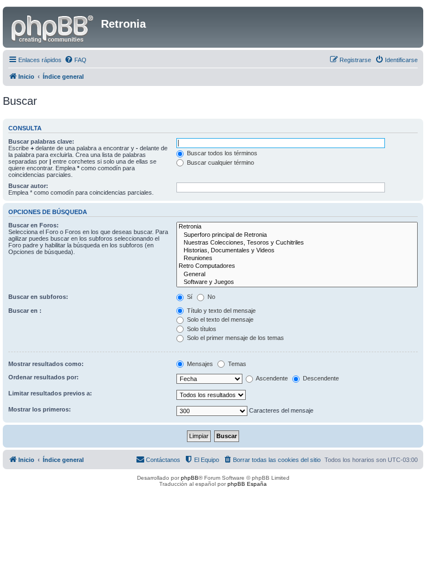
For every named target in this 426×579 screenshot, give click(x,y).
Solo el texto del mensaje (219, 319)
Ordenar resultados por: (43, 377)
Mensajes (199, 363)
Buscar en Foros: (33, 225)
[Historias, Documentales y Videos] (297, 251)
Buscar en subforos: (38, 296)
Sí (188, 296)
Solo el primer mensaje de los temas (234, 337)
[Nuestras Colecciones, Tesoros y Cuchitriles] (297, 243)
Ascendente (271, 378)
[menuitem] (75, 60)
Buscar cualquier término (219, 162)
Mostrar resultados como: (46, 363)
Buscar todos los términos (221, 153)
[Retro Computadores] (297, 266)
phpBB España (247, 484)
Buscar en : (25, 310)
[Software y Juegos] (297, 282)
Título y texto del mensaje (220, 310)
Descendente (320, 378)
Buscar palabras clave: (41, 141)
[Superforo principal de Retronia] (297, 235)
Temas (236, 363)
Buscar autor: (28, 185)
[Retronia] (297, 227)
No (210, 296)
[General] (297, 274)
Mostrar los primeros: (39, 409)
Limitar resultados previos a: (50, 393)
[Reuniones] (297, 258)
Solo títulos (200, 329)
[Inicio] (53, 27)
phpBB (190, 478)
